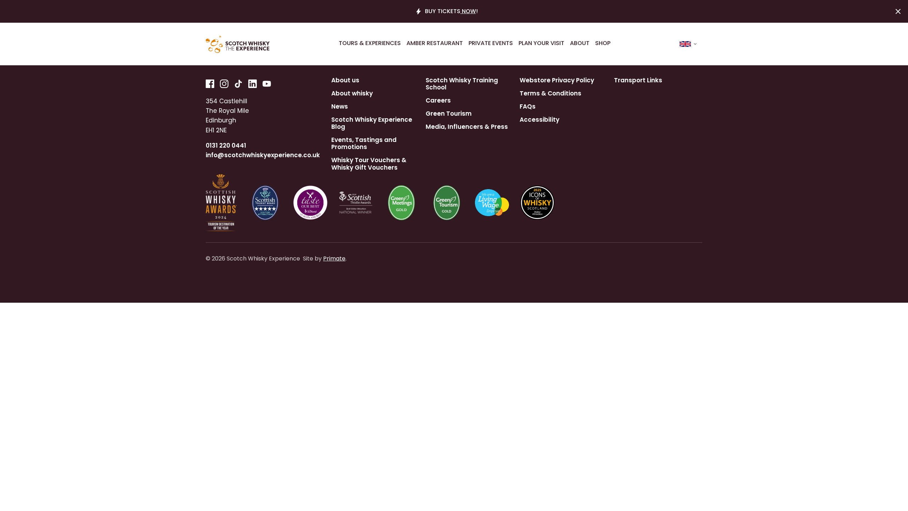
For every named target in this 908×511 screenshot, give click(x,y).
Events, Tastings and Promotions (364, 143)
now (468, 11)
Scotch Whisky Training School (462, 84)
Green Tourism (449, 113)
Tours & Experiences (370, 43)
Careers (438, 100)
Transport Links (638, 80)
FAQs (528, 106)
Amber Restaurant (434, 43)
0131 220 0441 (226, 145)
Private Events (491, 43)
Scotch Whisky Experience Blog (371, 123)
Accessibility (539, 119)
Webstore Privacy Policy (557, 80)
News (339, 106)
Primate (334, 258)
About (579, 43)
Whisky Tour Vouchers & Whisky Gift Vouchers (368, 163)
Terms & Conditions (550, 93)
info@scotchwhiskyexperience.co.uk (263, 155)
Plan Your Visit (541, 43)
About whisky (352, 93)
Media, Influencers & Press (467, 126)
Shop (602, 43)
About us (345, 80)
